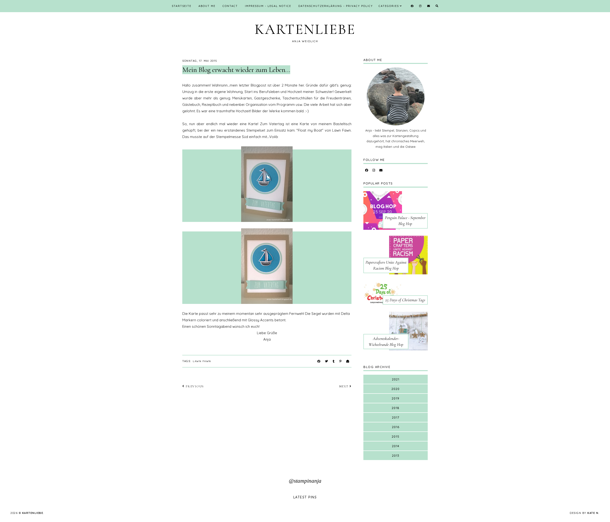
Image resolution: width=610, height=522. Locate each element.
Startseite (181, 6)
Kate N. (593, 513)
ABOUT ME (206, 6)
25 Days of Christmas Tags (405, 299)
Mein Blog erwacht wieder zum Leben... (236, 69)
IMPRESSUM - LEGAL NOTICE (268, 6)
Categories (389, 6)
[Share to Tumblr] (334, 361)
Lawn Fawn (202, 361)
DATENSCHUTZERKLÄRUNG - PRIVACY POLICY (335, 6)
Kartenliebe (305, 29)
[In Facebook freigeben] (318, 361)
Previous (195, 386)
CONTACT (230, 6)
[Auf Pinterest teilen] (340, 361)
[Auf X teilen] (326, 361)
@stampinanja (305, 481)
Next (343, 386)
